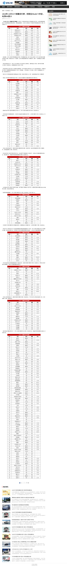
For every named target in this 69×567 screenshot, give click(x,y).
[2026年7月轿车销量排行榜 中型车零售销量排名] (6, 495)
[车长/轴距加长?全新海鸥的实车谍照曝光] (6, 510)
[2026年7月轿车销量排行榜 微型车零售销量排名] (6, 517)
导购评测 (24, 6)
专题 (53, 6)
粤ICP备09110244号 (34, 565)
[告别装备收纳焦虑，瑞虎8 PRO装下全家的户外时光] (6, 524)
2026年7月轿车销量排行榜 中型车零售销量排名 (22, 490)
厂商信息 (39, 6)
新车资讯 (9, 6)
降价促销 (17, 6)
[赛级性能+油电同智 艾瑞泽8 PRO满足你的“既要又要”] (6, 502)
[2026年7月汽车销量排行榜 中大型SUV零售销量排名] (6, 539)
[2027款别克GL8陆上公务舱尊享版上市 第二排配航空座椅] (6, 546)
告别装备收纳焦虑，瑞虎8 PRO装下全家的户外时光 (23, 519)
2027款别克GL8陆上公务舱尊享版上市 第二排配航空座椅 (24, 541)
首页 (3, 6)
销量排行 (47, 6)
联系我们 (36, 564)
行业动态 (32, 6)
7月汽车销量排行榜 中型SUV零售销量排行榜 (21, 556)
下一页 (27, 482)
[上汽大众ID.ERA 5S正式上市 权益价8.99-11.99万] (6, 554)
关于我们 (33, 564)
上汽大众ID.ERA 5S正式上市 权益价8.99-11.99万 (22, 549)
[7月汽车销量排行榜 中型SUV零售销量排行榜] (6, 561)
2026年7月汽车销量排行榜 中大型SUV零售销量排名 (23, 534)
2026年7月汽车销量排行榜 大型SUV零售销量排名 (22, 527)
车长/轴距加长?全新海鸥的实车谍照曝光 (20, 504)
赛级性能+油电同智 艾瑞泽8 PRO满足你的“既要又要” (23, 497)
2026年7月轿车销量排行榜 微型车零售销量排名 (22, 512)
